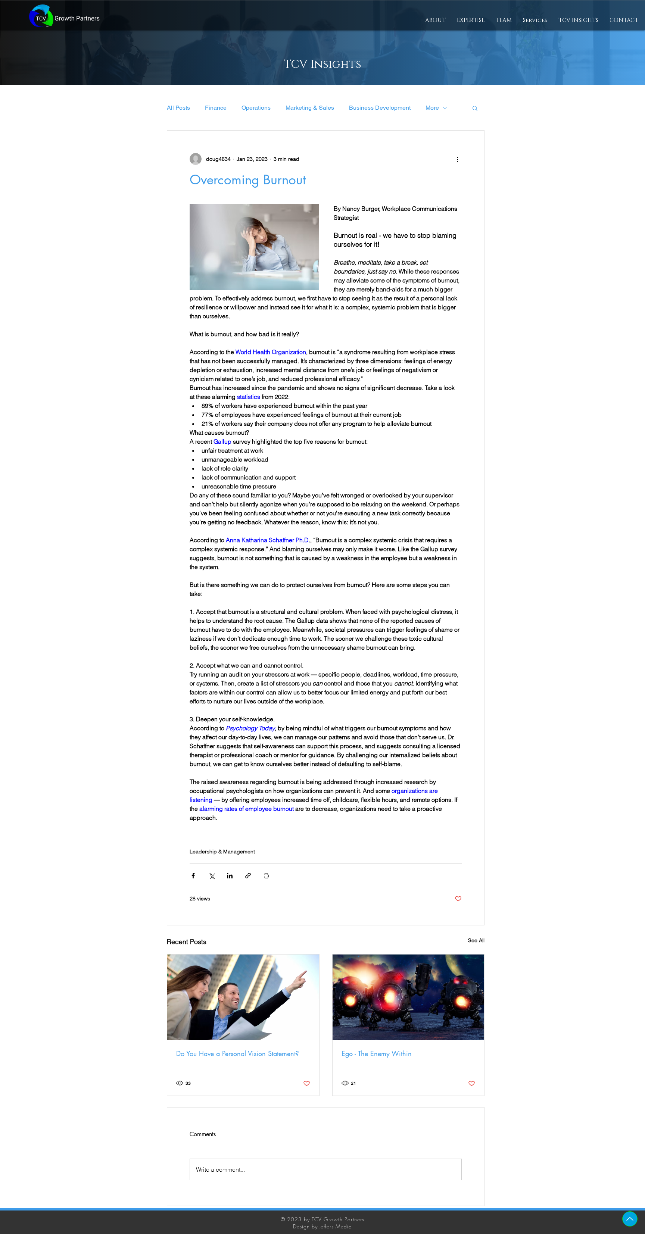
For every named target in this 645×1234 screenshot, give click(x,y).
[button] (470, 20)
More (432, 107)
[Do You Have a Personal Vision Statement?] (243, 997)
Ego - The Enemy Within (377, 1053)
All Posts (178, 107)
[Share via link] (248, 875)
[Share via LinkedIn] (229, 875)
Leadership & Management (222, 851)
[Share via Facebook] (193, 875)
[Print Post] (266, 875)
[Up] (630, 1219)
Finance (216, 107)
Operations (256, 107)
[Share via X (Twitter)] (211, 875)
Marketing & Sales (310, 107)
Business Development (380, 107)
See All (476, 940)
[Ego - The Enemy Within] (408, 997)
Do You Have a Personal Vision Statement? (237, 1053)
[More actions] (457, 158)
